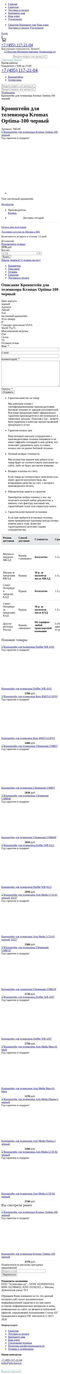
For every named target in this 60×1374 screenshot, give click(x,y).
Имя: (5, 346)
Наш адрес (14, 16)
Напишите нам (16, 13)
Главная (12, 4)
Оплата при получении (13, 227)
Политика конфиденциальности (26, 1345)
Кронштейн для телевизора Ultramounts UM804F (28, 837)
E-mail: (5, 352)
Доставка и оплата (18, 10)
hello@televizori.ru (11, 1363)
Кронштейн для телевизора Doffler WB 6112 (26, 887)
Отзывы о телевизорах (21, 1348)
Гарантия (13, 7)
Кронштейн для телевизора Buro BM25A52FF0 (28, 738)
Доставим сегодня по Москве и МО (20, 231)
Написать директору (11, 1371)
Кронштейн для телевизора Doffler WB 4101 (26, 688)
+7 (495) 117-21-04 (17, 45)
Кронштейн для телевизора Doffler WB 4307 (26, 1038)
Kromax (12, 213)
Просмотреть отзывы (13, 244)
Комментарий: (10, 359)
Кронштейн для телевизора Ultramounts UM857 (28, 787)
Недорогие (7, 204)
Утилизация (15, 19)
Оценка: (7, 388)
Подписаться (9, 1274)
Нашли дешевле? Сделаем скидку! (20, 260)
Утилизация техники (20, 1342)
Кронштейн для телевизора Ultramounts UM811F (28, 989)
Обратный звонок (11, 59)
